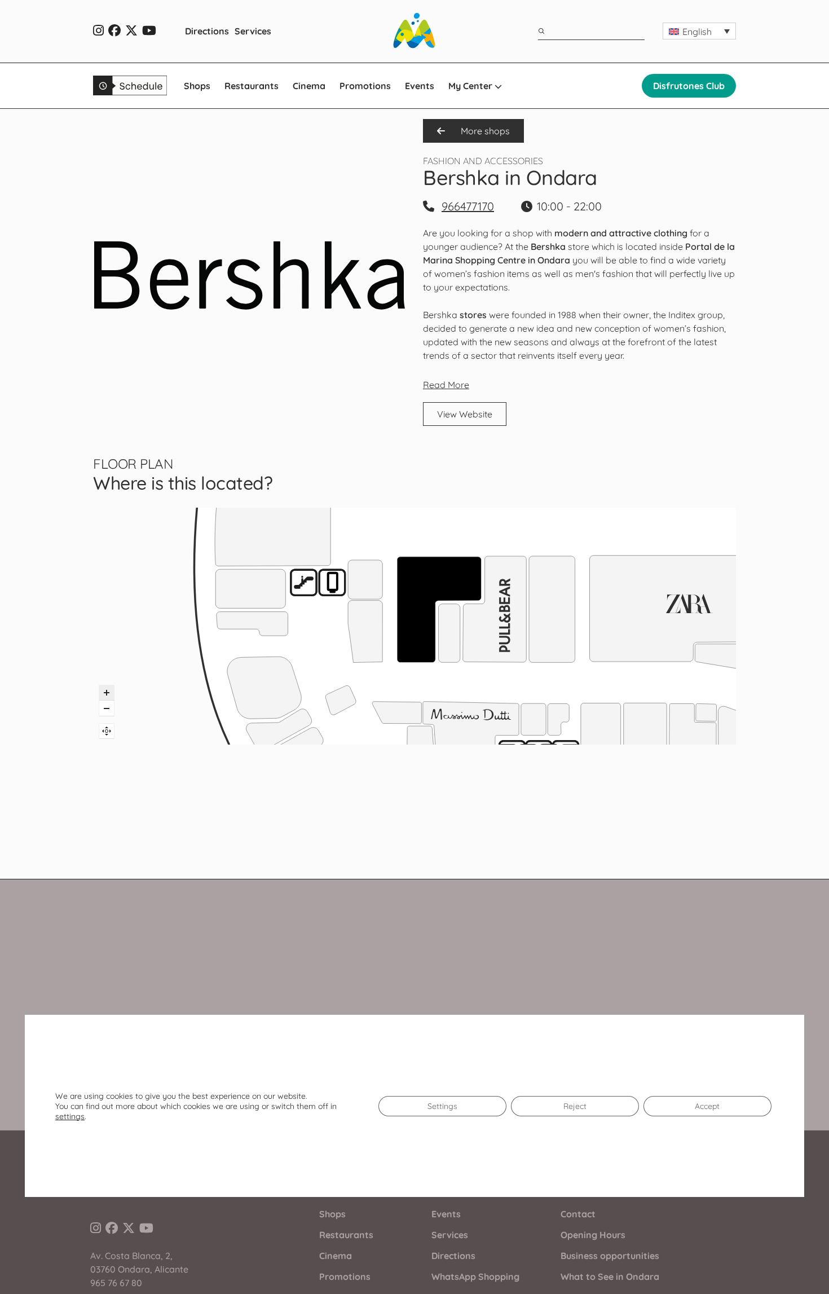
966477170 (468, 206)
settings (70, 1116)
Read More (446, 384)
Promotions (365, 85)
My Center (471, 85)
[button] (699, 31)
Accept (707, 1106)
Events (419, 85)
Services (253, 31)
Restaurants (251, 85)
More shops (484, 131)
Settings (442, 1106)
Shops (197, 85)
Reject (575, 1106)
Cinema (309, 85)
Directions (207, 31)
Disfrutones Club (689, 85)
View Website (464, 414)
